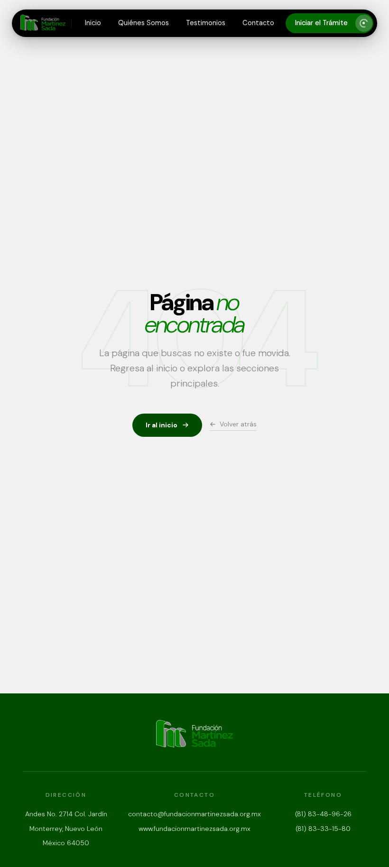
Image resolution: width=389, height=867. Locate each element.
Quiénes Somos (143, 22)
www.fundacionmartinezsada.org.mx (194, 828)
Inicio (93, 22)
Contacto (258, 22)
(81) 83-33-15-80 (323, 828)
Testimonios (205, 22)
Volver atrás (238, 424)
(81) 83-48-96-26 (323, 814)
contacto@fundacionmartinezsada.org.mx (194, 814)
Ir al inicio (161, 425)
